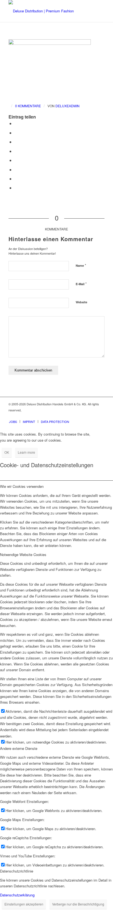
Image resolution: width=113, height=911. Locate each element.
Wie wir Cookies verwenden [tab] (22, 486)
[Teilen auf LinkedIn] (16, 151)
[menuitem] (13, 421)
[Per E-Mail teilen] (16, 188)
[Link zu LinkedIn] (100, 416)
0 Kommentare (28, 105)
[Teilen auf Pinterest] (16, 142)
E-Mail (81, 283)
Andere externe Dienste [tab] (18, 748)
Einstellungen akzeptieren (23, 904)
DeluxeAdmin (67, 105)
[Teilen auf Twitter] (16, 133)
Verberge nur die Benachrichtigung (78, 904)
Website (81, 302)
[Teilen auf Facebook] (16, 123)
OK (6, 452)
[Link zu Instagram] (92, 416)
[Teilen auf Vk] (16, 169)
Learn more (26, 452)
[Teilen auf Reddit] (16, 178)
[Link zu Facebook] (84, 416)
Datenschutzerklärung (17, 895)
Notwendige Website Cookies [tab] (23, 554)
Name (81, 265)
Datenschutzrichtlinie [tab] (16, 871)
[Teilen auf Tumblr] (16, 160)
